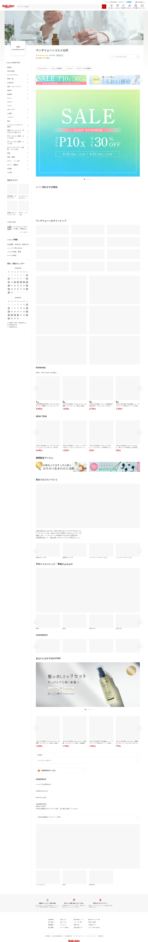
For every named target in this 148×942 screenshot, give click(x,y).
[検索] (104, 6)
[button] (140, 2)
